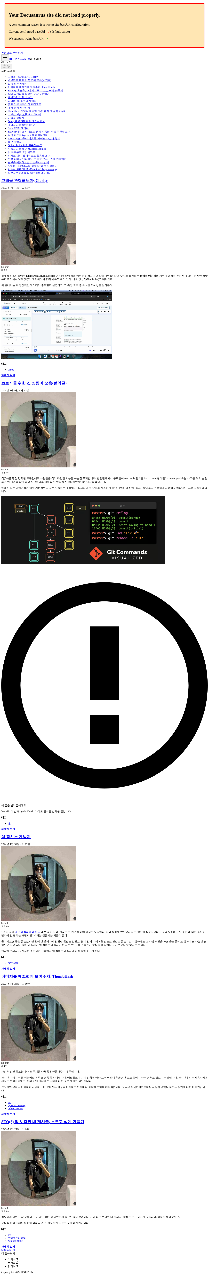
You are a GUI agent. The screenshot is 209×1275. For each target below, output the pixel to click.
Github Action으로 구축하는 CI (25, 145)
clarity (11, 369)
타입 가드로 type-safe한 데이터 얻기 (28, 135)
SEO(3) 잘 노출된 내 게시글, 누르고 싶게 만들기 (35, 90)
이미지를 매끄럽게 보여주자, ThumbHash (31, 87)
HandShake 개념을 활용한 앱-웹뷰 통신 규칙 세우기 (37, 111)
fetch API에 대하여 (18, 128)
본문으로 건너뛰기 (12, 52)
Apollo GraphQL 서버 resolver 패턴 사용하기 (32, 166)
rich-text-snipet (15, 1108)
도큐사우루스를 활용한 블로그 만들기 (30, 172)
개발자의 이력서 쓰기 (20, 97)
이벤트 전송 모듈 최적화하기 (24, 114)
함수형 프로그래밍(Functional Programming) (32, 169)
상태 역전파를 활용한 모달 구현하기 (29, 94)
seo (9, 1102)
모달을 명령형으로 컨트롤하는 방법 (28, 162)
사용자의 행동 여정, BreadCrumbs (27, 148)
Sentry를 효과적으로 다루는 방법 (26, 121)
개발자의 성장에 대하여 (21, 124)
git (9, 823)
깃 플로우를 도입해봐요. (22, 152)
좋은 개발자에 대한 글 (27, 932)
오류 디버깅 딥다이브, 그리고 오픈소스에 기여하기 (37, 159)
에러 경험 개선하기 (19, 107)
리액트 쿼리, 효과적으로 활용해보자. (29, 155)
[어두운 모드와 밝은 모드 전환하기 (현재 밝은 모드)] (6, 66)
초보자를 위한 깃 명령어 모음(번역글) (29, 80)
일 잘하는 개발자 (17, 83)
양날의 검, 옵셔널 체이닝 (22, 100)
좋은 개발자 (15, 142)
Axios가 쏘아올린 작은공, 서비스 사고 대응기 (34, 138)
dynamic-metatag (16, 1105)
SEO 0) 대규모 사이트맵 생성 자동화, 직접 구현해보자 (39, 131)
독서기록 (25, 59)
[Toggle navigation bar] (5, 58)
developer (13, 962)
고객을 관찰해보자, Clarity (23, 76)
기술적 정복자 (16, 118)
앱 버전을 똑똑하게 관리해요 (24, 104)
